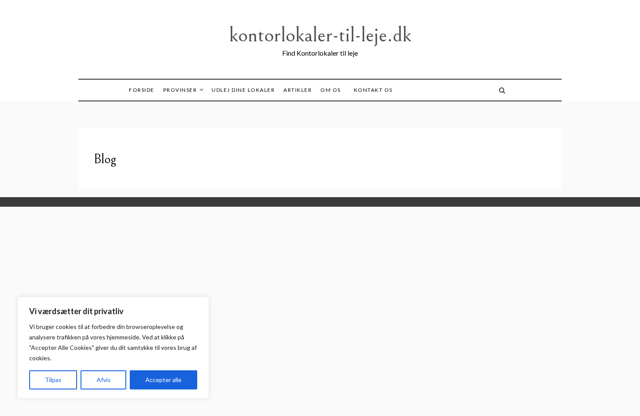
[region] (113, 348)
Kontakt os (373, 90)
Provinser (180, 90)
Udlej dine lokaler (243, 90)
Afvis (104, 379)
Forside (142, 90)
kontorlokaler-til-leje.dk (320, 35)
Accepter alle (163, 379)
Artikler (297, 90)
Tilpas (53, 379)
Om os (330, 90)
